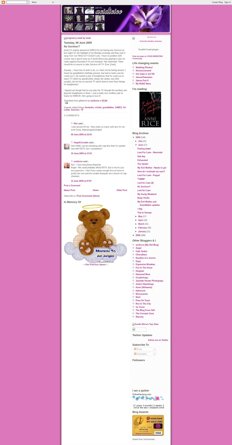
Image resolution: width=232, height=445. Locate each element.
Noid (138, 297)
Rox (76, 123)
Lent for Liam (144, 190)
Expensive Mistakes (145, 264)
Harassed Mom (143, 274)
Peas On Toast (143, 300)
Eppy (138, 261)
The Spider (142, 164)
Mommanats (142, 294)
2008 (138, 235)
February (143, 228)
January (142, 231)
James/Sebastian (144, 77)
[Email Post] (95, 103)
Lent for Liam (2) (145, 183)
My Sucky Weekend (146, 194)
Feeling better (144, 148)
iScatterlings (142, 277)
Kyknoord (140, 290)
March (141, 224)
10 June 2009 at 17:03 (81, 153)
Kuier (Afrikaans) (144, 287)
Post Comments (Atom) (88, 196)
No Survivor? (143, 186)
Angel (138, 248)
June (141, 145)
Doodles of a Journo (146, 258)
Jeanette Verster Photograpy (149, 281)
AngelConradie (81, 142)
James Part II (142, 80)
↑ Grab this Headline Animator (150, 41)
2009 (138, 137)
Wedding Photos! (144, 67)
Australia (89, 107)
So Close (140, 307)
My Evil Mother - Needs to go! (151, 168)
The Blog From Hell (145, 310)
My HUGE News (143, 83)
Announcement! (143, 70)
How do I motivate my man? (151, 171)
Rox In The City (143, 304)
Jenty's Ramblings (145, 284)
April (141, 220)
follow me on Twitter (158, 340)
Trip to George (144, 212)
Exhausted (142, 160)
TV (82, 110)
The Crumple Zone (145, 313)
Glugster (140, 271)
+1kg (139, 209)
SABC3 (118, 107)
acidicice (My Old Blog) (147, 245)
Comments (141, 354)
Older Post (122, 190)
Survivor (75, 110)
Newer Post (69, 190)
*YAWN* (141, 179)
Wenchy (139, 317)
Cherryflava (141, 254)
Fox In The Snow (144, 267)
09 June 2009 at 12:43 (81, 134)
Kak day (141, 156)
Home (96, 190)
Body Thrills (143, 198)
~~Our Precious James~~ (95, 264)
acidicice (78, 161)
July (140, 141)
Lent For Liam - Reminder (150, 152)
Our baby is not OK (145, 74)
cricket (98, 107)
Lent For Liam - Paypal (148, 175)
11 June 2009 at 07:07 (81, 181)
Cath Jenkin (141, 251)
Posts (139, 349)
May (140, 216)
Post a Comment (72, 185)
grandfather (108, 107)
